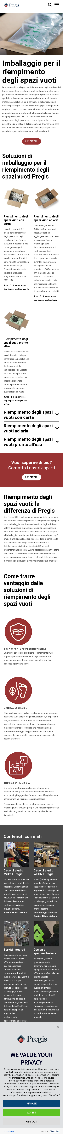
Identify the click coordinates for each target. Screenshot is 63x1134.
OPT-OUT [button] (31, 1121)
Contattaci (31, 141)
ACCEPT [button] (31, 1112)
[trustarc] (54, 1131)
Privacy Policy (9, 1131)
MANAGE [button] (32, 1103)
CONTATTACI (31, 477)
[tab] (31, 415)
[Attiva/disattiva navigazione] (53, 4)
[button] (58, 1027)
